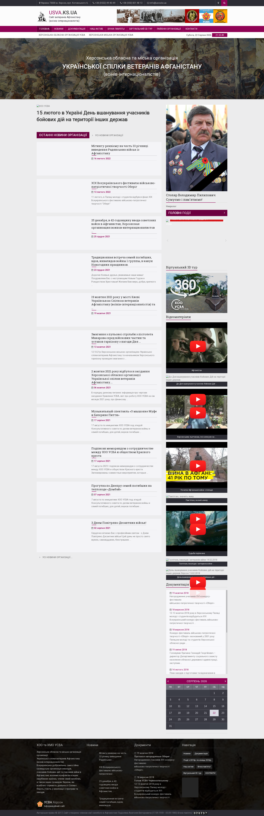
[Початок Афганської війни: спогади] (196, 465)
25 (179, 719)
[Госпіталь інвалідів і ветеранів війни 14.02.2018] (196, 560)
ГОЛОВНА (44, 29)
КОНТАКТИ (191, 29)
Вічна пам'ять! (116, 29)
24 (170, 719)
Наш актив (96, 29)
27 (196, 719)
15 (214, 706)
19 (188, 713)
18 (179, 713)
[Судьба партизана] (196, 528)
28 (205, 719)
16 (223, 706)
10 (170, 706)
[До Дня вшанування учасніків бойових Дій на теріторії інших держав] (196, 378)
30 (223, 719)
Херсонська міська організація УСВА (111, 35)
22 (214, 713)
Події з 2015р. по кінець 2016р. (197, 760)
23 (223, 713)
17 (170, 713)
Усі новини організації (109, 135)
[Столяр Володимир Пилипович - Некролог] (196, 148)
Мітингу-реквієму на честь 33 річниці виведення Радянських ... (112, 756)
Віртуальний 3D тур (140, 29)
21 (205, 713)
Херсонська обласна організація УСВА (62, 35)
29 (214, 719)
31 (170, 726)
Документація (76, 29)
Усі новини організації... (57, 557)
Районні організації (169, 29)
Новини (58, 29)
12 (188, 706)
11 (179, 706)
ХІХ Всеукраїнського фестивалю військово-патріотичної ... (111, 770)
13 (196, 706)
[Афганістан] (196, 345)
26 (188, 719)
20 (196, 713)
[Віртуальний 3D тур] (196, 293)
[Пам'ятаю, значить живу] (196, 496)
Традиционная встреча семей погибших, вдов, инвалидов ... (111, 802)
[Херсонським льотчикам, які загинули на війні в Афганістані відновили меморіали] (196, 412)
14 (205, 706)
